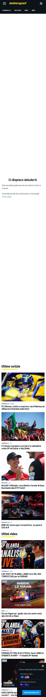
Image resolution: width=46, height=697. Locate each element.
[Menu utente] (41, 3)
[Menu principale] (4, 3)
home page (6, 196)
